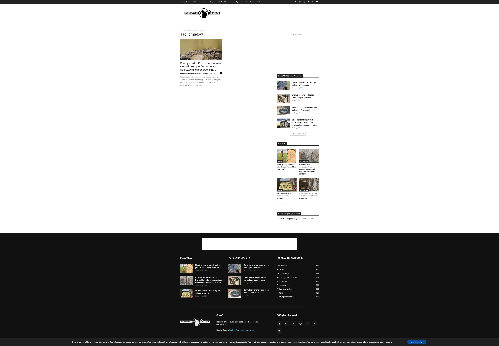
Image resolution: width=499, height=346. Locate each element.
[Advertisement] (271, 13)
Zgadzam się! (416, 342)
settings (330, 342)
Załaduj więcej (297, 133)
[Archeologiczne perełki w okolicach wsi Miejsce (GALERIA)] (309, 185)
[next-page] (282, 203)
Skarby (280, 161)
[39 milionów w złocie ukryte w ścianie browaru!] (287, 185)
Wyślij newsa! (228, 2)
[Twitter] (313, 2)
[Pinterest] (300, 2)
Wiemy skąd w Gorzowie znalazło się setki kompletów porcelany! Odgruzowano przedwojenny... (200, 66)
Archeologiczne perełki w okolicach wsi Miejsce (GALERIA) (308, 196)
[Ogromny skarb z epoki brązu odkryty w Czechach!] (283, 85)
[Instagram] (295, 2)
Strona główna (185, 30)
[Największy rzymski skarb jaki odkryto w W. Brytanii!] (283, 110)
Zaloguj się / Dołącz (207, 2)
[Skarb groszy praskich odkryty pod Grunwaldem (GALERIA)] (287, 156)
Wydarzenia (240, 2)
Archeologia (185, 59)
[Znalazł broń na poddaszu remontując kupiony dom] (283, 98)
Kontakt (219, 2)
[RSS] (308, 2)
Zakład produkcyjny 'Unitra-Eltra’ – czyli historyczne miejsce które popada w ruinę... (305, 122)
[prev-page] (278, 203)
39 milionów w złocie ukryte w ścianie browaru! (285, 196)
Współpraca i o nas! (253, 2)
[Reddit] (304, 2)
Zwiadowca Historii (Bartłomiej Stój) (194, 73)
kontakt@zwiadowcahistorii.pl (241, 330)
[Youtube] (317, 2)
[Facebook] (291, 2)
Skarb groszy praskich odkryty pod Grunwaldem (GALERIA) (286, 167)
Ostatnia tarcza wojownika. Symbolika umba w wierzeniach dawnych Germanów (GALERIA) (307, 169)
